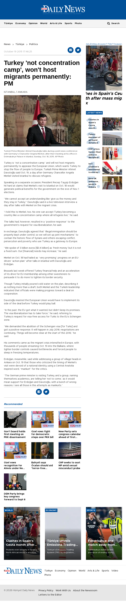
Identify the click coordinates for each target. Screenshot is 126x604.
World (43, 23)
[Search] (108, 23)
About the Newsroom (85, 590)
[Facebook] (71, 50)
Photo (78, 23)
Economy (20, 23)
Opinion (33, 23)
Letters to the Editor (50, 595)
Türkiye (8, 23)
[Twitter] (78, 50)
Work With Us (63, 590)
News (7, 44)
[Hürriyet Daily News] (63, 10)
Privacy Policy (46, 590)
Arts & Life (56, 23)
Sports (68, 23)
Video (114, 571)
